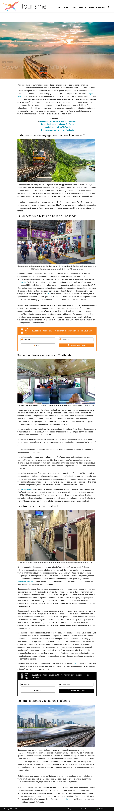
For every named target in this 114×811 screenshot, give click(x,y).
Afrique (82, 7)
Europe (67, 7)
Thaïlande (10, 62)
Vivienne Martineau (11, 73)
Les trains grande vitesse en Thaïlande (57, 130)
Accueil (4, 15)
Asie (74, 7)
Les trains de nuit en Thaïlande (58, 127)
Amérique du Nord (97, 7)
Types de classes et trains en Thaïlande (57, 124)
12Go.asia (21, 282)
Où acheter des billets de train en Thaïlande (57, 121)
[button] (109, 8)
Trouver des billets (77, 345)
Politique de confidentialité (75, 809)
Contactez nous (90, 809)
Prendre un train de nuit (26, 582)
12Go (48, 294)
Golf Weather (103, 809)
